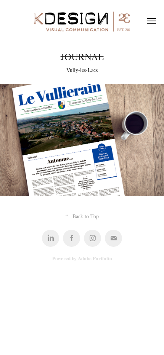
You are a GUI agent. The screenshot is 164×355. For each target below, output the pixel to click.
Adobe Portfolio (95, 258)
